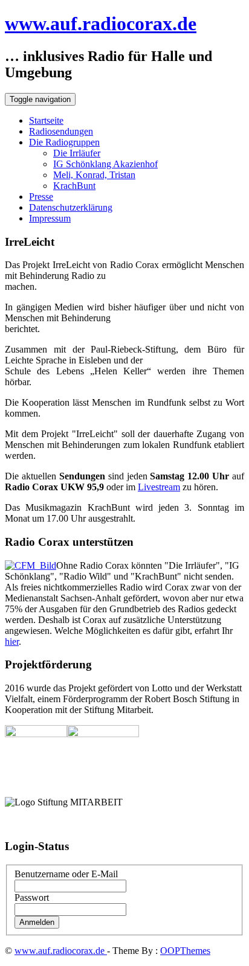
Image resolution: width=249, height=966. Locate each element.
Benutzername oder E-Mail (66, 874)
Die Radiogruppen (64, 142)
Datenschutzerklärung (70, 207)
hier (12, 641)
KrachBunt (74, 186)
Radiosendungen (61, 131)
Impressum (50, 218)
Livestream (159, 487)
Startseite (46, 120)
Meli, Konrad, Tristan (94, 175)
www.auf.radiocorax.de (100, 23)
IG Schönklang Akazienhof (105, 164)
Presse (41, 196)
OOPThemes (185, 950)
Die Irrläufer (76, 153)
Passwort (32, 897)
